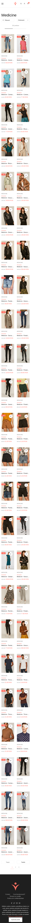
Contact (7, 894)
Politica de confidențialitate (15, 898)
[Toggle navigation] (2, 3)
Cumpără (9, 51)
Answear (3, 58)
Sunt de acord (15, 919)
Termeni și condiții (15, 896)
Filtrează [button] (7, 20)
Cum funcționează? (19, 894)
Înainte (23, 862)
